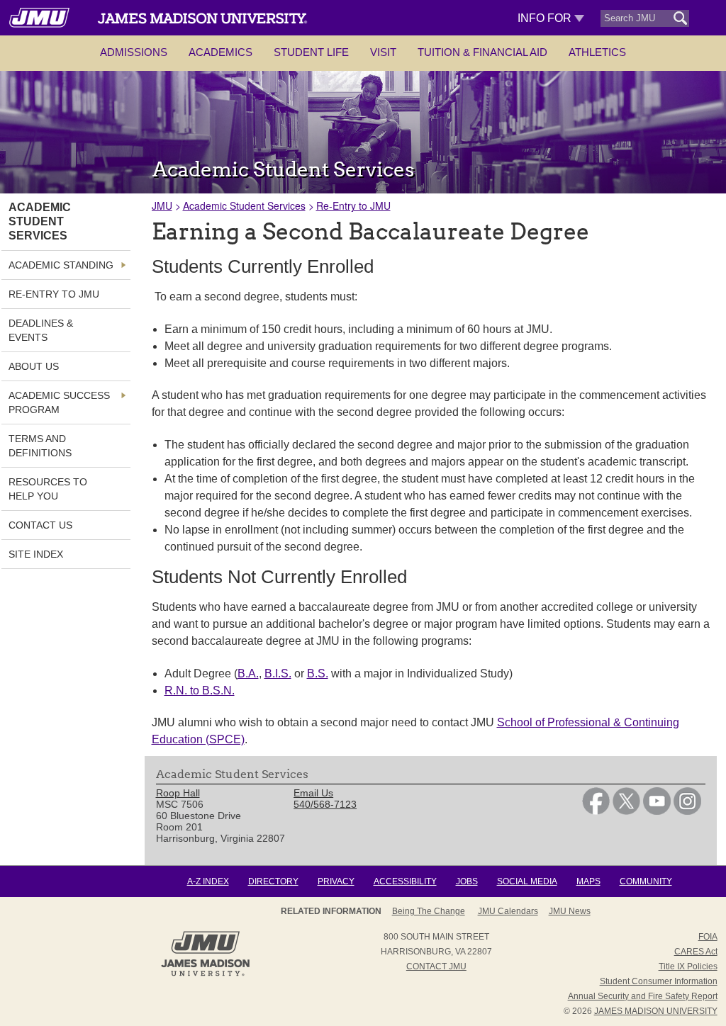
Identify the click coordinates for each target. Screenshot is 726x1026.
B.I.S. (277, 673)
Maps (588, 881)
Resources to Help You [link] (48, 489)
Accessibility (405, 881)
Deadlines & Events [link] (41, 330)
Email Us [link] (313, 793)
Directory (273, 881)
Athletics (597, 52)
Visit (383, 52)
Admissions (133, 52)
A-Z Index (208, 881)
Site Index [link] (36, 554)
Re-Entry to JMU (353, 205)
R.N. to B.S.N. (199, 690)
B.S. (317, 673)
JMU (162, 205)
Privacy (336, 881)
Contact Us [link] (40, 525)
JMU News (570, 911)
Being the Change (428, 911)
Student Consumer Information (658, 981)
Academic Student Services (244, 205)
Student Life (311, 52)
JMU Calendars (508, 911)
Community (646, 881)
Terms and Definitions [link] (40, 445)
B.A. (248, 673)
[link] (596, 811)
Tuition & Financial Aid (482, 52)
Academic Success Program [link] (59, 402)
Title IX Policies (688, 966)
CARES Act (695, 952)
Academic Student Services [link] (40, 221)
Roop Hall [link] (178, 793)
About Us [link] (34, 366)
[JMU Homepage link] (205, 974)
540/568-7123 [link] (325, 804)
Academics (220, 52)
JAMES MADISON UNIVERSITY (655, 1011)
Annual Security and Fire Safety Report (642, 996)
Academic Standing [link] (61, 265)
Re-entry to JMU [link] (54, 294)
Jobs (467, 881)
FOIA (707, 937)
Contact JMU (436, 966)
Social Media (527, 881)
